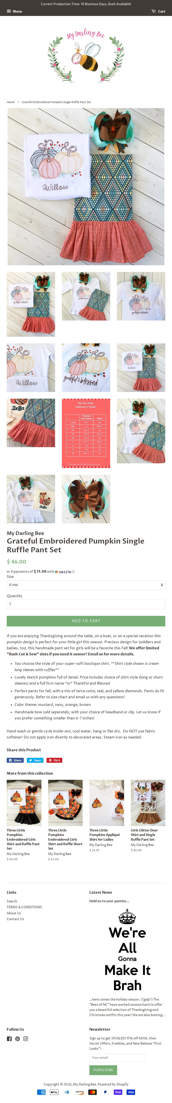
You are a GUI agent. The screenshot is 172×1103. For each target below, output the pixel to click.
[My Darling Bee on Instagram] (25, 1040)
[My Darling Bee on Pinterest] (17, 1040)
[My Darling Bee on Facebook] (9, 1040)
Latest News (100, 892)
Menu (17, 11)
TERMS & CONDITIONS (24, 907)
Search (12, 902)
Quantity (14, 596)
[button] (86, 572)
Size (10, 576)
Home (11, 102)
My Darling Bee (84, 1085)
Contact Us (15, 919)
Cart (161, 11)
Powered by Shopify (113, 1085)
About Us (14, 913)
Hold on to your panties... (109, 901)
